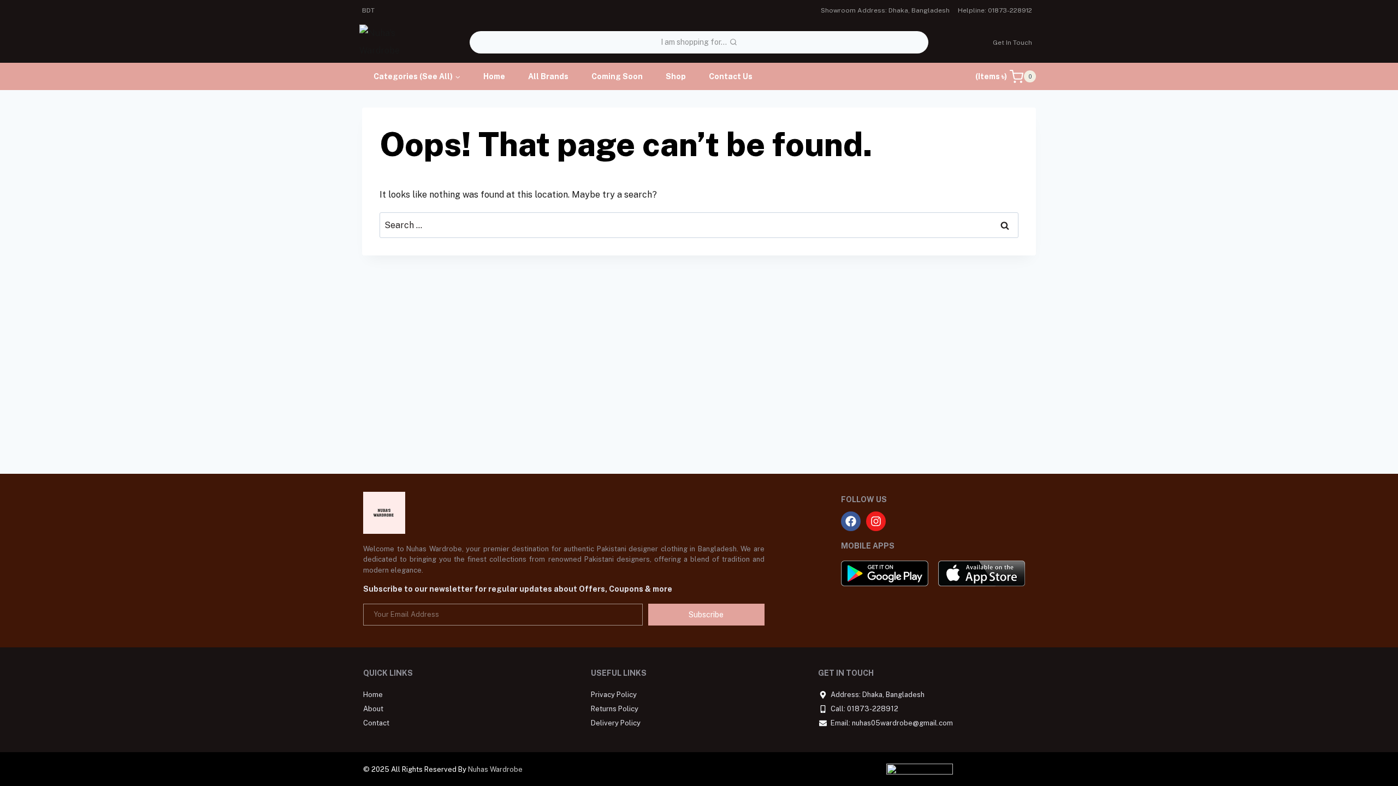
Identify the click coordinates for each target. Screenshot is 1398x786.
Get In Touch (1012, 42)
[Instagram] (876, 521)
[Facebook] (851, 521)
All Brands (548, 76)
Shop (676, 76)
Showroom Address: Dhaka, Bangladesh (885, 10)
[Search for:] (699, 225)
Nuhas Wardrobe (495, 769)
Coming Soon (617, 76)
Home (494, 76)
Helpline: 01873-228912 (995, 10)
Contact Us (731, 76)
